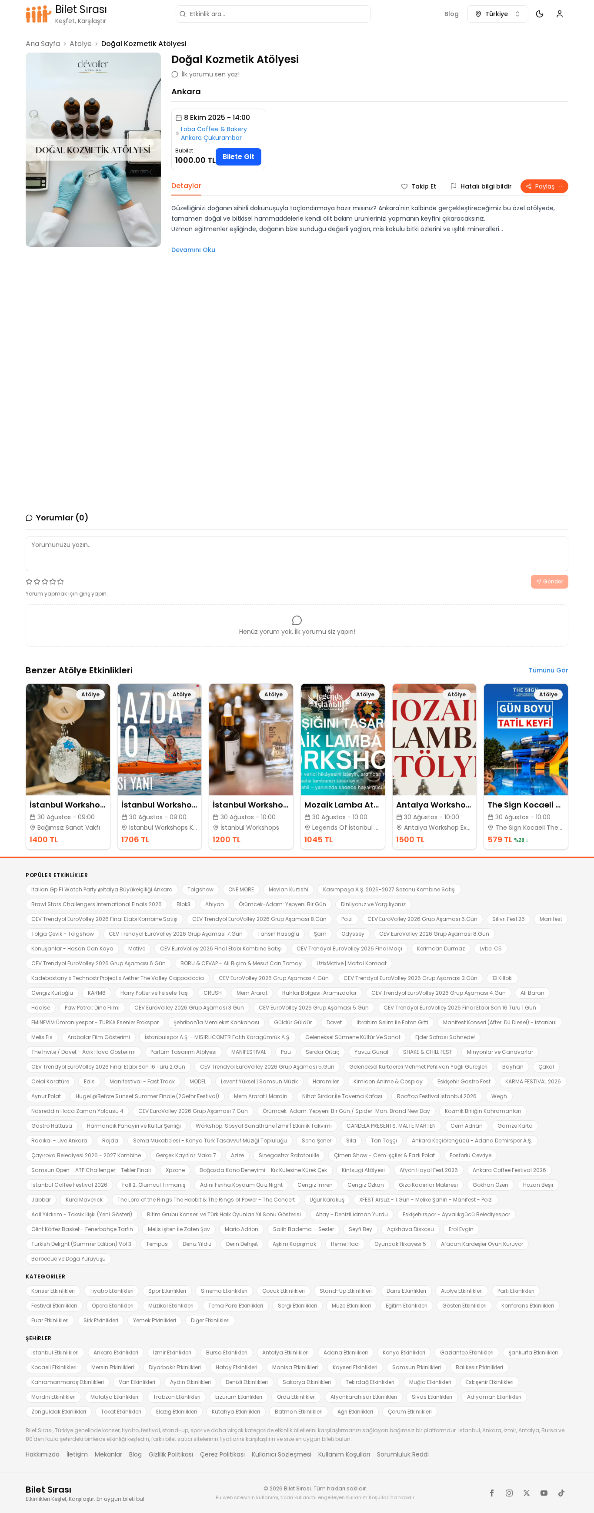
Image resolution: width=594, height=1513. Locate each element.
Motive (136, 948)
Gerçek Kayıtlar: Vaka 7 (186, 1155)
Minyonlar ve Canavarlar (500, 1052)
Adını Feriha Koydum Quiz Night (241, 1185)
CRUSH (213, 993)
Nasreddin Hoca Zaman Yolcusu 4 (77, 1111)
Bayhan (513, 1066)
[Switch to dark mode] (539, 14)
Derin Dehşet (242, 1244)
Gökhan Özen (490, 1185)
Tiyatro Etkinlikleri (111, 1290)
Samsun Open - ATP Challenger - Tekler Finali (91, 1170)
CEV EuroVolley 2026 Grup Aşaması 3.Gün (189, 1007)
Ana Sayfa (43, 44)
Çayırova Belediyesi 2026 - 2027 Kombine (86, 1155)
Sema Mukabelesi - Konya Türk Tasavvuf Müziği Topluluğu (210, 1140)
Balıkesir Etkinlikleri (479, 1367)
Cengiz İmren (315, 1185)
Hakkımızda (43, 1454)
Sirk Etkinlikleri (100, 1320)
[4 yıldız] (52, 581)
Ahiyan (214, 904)
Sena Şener (316, 1140)
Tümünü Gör (548, 670)
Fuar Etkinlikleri (50, 1320)
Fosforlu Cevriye (470, 1155)
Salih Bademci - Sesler (303, 1229)
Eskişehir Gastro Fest (464, 1081)
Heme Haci (345, 1244)
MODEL (198, 1081)
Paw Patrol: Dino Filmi (92, 1007)
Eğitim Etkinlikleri (406, 1305)
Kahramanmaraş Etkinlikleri (67, 1382)
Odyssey (352, 933)
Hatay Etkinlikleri (236, 1367)
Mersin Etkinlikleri (112, 1367)
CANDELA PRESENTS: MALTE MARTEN (391, 1125)
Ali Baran (532, 993)
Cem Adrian (467, 1125)
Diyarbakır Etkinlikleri (175, 1367)
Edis (89, 1081)
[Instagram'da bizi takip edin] (509, 1493)
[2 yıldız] (36, 581)
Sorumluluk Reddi (403, 1454)
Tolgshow (200, 889)
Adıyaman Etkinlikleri (494, 1396)
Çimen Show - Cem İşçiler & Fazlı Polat (384, 1155)
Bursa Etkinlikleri (226, 1352)
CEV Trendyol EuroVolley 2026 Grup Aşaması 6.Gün (98, 963)
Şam (320, 933)
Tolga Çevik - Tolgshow (62, 933)
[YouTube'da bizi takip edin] (544, 1493)
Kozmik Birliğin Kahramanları (483, 1111)
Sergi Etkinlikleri (297, 1305)
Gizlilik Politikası (171, 1454)
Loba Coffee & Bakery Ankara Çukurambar (214, 133)
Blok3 (183, 904)
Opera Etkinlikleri (112, 1305)
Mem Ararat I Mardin (260, 1096)
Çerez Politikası (222, 1454)
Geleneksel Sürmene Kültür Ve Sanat (352, 1037)
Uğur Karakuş (327, 1199)
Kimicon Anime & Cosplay (388, 1081)
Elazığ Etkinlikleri (176, 1411)
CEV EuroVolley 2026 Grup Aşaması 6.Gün (422, 919)
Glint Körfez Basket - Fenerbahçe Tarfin (82, 1229)
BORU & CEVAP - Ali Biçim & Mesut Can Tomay (241, 963)
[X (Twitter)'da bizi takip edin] (527, 1493)
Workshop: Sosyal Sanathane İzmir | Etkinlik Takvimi (264, 1125)
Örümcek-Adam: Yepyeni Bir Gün (282, 904)
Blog (451, 14)
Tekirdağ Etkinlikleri (370, 1382)
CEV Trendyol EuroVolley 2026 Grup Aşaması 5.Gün (267, 1066)
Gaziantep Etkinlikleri (467, 1352)
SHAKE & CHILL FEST (427, 1052)
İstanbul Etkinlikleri (55, 1352)
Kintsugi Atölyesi (363, 1170)
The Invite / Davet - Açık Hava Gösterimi (83, 1052)
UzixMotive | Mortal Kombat (352, 963)
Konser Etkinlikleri (53, 1290)
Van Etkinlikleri (137, 1382)
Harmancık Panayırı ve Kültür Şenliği (134, 1125)
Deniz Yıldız (197, 1244)
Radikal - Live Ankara (59, 1140)
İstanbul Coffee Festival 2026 (69, 1185)
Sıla (351, 1140)
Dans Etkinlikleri (406, 1290)
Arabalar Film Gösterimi (98, 1037)
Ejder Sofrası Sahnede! (445, 1037)
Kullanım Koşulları (344, 1454)
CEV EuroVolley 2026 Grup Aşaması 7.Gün (193, 1111)
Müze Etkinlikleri (351, 1305)
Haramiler (326, 1081)
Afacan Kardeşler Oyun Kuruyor (482, 1244)
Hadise (40, 1007)
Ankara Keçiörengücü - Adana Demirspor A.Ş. (472, 1140)
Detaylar (186, 186)
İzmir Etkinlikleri (172, 1352)
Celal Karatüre (50, 1081)
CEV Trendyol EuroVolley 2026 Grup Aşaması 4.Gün (438, 993)
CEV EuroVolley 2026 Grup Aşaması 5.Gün (314, 1007)
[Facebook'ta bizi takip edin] (492, 1493)
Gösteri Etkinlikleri (464, 1305)
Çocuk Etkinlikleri (283, 1290)
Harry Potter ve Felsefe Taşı (154, 993)
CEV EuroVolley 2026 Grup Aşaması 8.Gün (434, 933)
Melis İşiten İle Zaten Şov (179, 1229)
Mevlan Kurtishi (288, 889)
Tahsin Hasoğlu (278, 933)
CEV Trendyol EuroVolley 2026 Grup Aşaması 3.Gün (410, 978)
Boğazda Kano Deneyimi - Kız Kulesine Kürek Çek (263, 1170)
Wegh (499, 1096)
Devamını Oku (193, 249)
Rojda (110, 1140)
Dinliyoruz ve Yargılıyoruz (373, 904)
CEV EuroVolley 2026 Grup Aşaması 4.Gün (274, 978)
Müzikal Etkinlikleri (171, 1305)
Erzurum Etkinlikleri (238, 1396)
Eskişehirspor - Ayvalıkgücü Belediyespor (456, 1214)
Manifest (551, 919)
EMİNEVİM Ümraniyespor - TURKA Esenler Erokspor (95, 1022)
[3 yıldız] (44, 581)
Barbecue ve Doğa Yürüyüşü (68, 1258)
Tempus (157, 1244)
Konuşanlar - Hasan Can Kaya (72, 948)
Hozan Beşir (538, 1185)
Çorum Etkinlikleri (410, 1411)
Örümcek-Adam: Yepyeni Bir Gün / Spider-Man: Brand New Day (346, 1111)
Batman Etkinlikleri (299, 1411)
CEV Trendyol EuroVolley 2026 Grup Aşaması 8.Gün (259, 919)
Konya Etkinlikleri (404, 1352)
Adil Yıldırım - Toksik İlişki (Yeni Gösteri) (81, 1214)
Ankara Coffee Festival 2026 (509, 1170)
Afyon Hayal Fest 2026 (429, 1170)
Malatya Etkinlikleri (114, 1396)
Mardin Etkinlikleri (53, 1396)
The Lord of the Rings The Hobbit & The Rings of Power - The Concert (206, 1199)
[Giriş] (559, 14)
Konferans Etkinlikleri (527, 1305)
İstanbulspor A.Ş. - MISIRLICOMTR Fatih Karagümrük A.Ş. (217, 1037)
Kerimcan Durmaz (441, 948)
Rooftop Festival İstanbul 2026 (437, 1096)
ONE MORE (241, 889)
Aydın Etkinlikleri (190, 1382)
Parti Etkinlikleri (515, 1290)
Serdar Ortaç (323, 1052)
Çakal (546, 1066)
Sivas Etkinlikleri (432, 1396)
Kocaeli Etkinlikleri (54, 1367)
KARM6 (97, 993)
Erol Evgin (461, 1229)
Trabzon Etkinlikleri (176, 1396)
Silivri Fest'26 (508, 919)
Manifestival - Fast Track (142, 1081)
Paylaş (544, 186)
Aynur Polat (46, 1096)
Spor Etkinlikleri (167, 1290)
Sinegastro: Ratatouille (289, 1155)
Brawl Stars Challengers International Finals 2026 (96, 904)
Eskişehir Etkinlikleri (490, 1382)
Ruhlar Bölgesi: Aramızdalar (319, 993)
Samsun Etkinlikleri (416, 1367)
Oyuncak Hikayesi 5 (400, 1244)
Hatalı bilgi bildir (486, 186)
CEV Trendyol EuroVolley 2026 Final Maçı (349, 948)
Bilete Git (238, 157)
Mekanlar (108, 1454)
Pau (286, 1052)
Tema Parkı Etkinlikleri (235, 1305)
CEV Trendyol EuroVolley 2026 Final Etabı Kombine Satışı (104, 919)
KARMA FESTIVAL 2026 (533, 1081)
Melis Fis (42, 1037)
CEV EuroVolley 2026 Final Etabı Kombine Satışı (221, 948)
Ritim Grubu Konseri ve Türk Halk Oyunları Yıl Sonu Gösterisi (224, 1214)
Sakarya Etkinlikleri (307, 1382)
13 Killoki (502, 978)
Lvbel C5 (491, 948)
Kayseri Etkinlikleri (355, 1367)
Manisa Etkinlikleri (295, 1367)
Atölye (81, 44)
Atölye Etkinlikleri (462, 1290)
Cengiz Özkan (365, 1185)
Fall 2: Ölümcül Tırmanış (153, 1185)
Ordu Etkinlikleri (296, 1396)
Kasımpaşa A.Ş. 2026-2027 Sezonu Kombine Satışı (389, 889)
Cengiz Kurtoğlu (52, 993)
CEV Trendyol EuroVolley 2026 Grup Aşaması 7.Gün (176, 933)
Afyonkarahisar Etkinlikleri (363, 1396)
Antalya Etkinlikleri (285, 1352)
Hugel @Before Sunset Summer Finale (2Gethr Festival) (147, 1096)
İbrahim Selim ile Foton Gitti (392, 1022)
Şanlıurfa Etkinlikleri (533, 1352)
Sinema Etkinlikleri (224, 1290)
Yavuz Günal (371, 1052)
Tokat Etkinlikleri (121, 1411)
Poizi (347, 919)
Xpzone (175, 1170)
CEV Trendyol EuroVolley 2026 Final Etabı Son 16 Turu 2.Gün (108, 1066)
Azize (237, 1155)
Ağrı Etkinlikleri (355, 1411)
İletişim (77, 1454)
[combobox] (497, 14)
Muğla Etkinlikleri (430, 1382)
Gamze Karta (515, 1125)
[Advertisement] (93, 308)
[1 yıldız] (29, 581)
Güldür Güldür (293, 1022)
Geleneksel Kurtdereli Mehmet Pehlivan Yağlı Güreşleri (418, 1066)
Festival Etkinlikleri (54, 1305)
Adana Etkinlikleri (346, 1352)
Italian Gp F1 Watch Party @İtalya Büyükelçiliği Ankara (102, 889)
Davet (334, 1022)
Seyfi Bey (360, 1229)
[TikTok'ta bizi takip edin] (561, 1493)
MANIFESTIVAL (248, 1052)
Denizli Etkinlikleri (247, 1382)
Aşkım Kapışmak (294, 1244)
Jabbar (41, 1199)
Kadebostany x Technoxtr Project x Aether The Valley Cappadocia (117, 978)
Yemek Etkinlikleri (154, 1320)
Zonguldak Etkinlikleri (58, 1411)
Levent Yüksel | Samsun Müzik (259, 1081)
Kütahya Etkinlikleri (236, 1411)
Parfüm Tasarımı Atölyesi (183, 1052)
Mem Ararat (252, 993)
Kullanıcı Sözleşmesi (281, 1454)
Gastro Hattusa (51, 1125)
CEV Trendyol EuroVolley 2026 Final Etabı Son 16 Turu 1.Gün (460, 1007)
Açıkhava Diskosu (410, 1229)
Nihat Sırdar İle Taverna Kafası (342, 1096)
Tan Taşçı (384, 1140)
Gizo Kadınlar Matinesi (428, 1185)
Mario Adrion (241, 1229)
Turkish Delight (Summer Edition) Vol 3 (81, 1244)
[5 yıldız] (60, 581)
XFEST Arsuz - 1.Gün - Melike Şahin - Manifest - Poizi (426, 1199)
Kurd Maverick (84, 1199)
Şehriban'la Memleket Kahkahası (216, 1022)
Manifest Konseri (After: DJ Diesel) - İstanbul (500, 1022)
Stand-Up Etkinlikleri (346, 1290)
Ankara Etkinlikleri (115, 1352)
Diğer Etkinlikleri (210, 1320)
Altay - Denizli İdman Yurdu (352, 1214)
